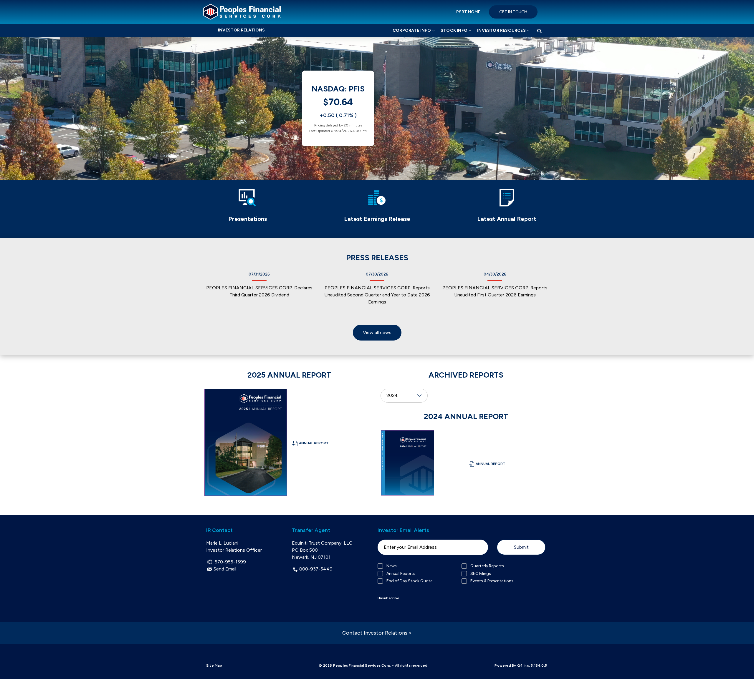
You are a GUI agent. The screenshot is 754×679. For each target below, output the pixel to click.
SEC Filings (480, 574)
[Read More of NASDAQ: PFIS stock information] (338, 108)
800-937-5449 (316, 569)
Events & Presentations (491, 581)
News (391, 566)
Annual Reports (400, 574)
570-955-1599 (229, 562)
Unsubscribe (388, 598)
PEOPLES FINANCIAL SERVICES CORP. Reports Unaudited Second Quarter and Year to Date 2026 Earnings (377, 295)
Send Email (225, 569)
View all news (377, 332)
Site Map (214, 665)
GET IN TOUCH (513, 11)
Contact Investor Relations (377, 633)
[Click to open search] (539, 31)
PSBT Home (468, 11)
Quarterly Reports (487, 566)
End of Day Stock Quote (409, 581)
